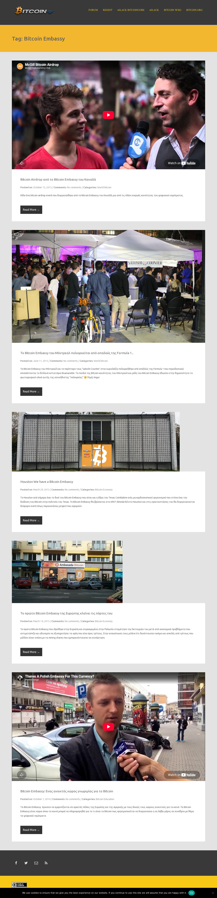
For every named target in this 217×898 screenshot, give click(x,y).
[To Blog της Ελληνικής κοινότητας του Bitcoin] (34, 12)
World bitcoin (104, 187)
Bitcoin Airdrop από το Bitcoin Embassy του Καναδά (58, 179)
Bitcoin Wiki (172, 10)
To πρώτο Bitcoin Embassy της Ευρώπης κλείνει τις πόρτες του (66, 623)
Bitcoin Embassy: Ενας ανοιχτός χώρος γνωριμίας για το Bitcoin (66, 801)
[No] (212, 893)
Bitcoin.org (194, 10)
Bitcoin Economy (104, 499)
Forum (93, 10)
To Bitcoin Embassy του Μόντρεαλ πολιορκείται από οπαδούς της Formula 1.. (76, 363)
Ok (191, 892)
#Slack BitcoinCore (130, 10)
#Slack (154, 10)
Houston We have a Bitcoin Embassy (46, 491)
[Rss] (46, 873)
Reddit (107, 10)
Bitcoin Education (105, 809)
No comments (74, 187)
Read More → (31, 209)
